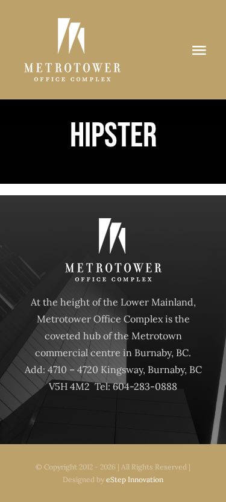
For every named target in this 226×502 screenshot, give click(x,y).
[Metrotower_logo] (72, 23)
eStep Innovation (134, 479)
